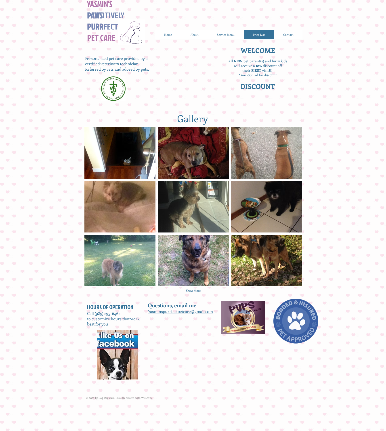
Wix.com (146, 397)
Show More (193, 290)
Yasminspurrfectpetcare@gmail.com (180, 311)
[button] (120, 153)
